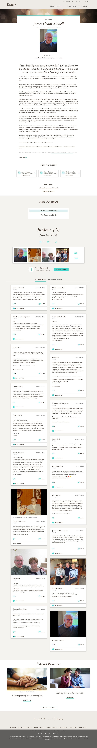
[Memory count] (40, 242)
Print (87, 1)
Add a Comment (19, 308)
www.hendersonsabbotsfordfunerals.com (62, 152)
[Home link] (11, 4)
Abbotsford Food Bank (48, 191)
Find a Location (68, 1)
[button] (56, 5)
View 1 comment (17, 543)
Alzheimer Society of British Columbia (48, 188)
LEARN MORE (27, 700)
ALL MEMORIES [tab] (40, 279)
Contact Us (79, 1)
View (76, 257)
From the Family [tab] (55, 279)
